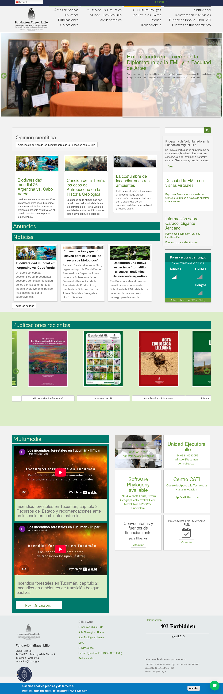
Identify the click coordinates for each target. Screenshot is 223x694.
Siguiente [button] (207, 371)
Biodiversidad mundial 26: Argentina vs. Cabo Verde (35, 187)
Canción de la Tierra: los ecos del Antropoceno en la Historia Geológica (86, 187)
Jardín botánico (110, 20)
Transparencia (150, 25)
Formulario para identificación (181, 242)
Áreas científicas (66, 10)
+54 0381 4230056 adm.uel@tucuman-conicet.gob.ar (187, 459)
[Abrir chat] (215, 686)
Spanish (23, 2)
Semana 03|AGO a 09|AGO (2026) (188, 263)
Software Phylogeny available (138, 484)
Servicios (138, 444)
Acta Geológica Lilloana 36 (111, 398)
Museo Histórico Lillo (106, 15)
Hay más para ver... (38, 605)
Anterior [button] (16, 371)
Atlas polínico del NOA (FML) (188, 300)
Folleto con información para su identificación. (182, 235)
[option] (111, 75)
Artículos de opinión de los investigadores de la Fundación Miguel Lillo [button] (56, 145)
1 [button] (101, 121)
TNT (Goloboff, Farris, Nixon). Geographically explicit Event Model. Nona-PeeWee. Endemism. (138, 502)
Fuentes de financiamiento (191, 25)
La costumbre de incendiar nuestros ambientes (133, 180)
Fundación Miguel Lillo (90, 627)
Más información (79, 690)
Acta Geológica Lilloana (91, 632)
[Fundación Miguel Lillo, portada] (31, 19)
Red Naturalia (86, 658)
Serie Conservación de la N (167, 398)
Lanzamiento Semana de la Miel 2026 (171, 56)
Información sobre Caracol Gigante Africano (181, 223)
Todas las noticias (24, 305)
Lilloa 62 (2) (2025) (56, 398)
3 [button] (111, 121)
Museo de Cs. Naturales (104, 10)
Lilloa (81, 642)
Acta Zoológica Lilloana (91, 637)
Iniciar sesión (154, 620)
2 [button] (106, 121)
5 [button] (122, 121)
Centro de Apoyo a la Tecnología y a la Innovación (186, 491)
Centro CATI (186, 478)
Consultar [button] (138, 544)
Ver (170, 166)
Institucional (202, 10)
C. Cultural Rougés (147, 10)
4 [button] (116, 121)
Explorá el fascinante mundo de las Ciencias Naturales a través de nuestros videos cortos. (187, 198)
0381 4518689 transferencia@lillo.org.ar (138, 454)
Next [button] (219, 75)
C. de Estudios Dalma (145, 15)
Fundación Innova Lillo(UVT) (190, 20)
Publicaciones (68, 20)
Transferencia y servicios (192, 15)
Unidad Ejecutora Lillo (187, 446)
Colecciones (69, 25)
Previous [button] (3, 75)
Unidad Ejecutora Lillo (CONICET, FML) (100, 653)
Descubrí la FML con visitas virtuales (184, 182)
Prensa (156, 20)
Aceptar (193, 688)
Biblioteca (71, 15)
